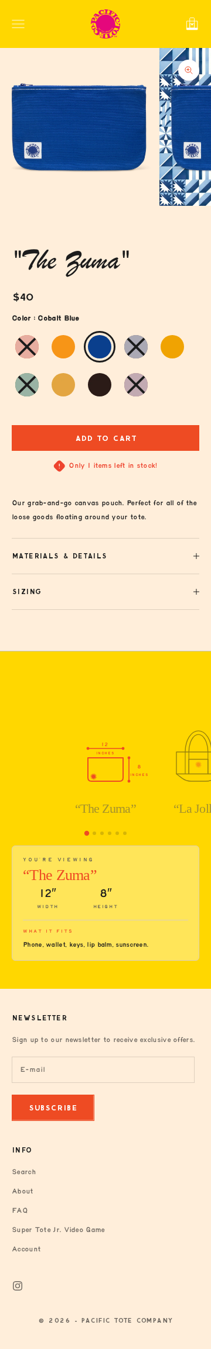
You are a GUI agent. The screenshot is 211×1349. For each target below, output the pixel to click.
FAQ (20, 1211)
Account (26, 1249)
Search (24, 1172)
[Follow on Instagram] (17, 1286)
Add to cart (106, 438)
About (22, 1191)
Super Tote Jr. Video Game (58, 1230)
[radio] (26, 347)
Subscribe (53, 1108)
